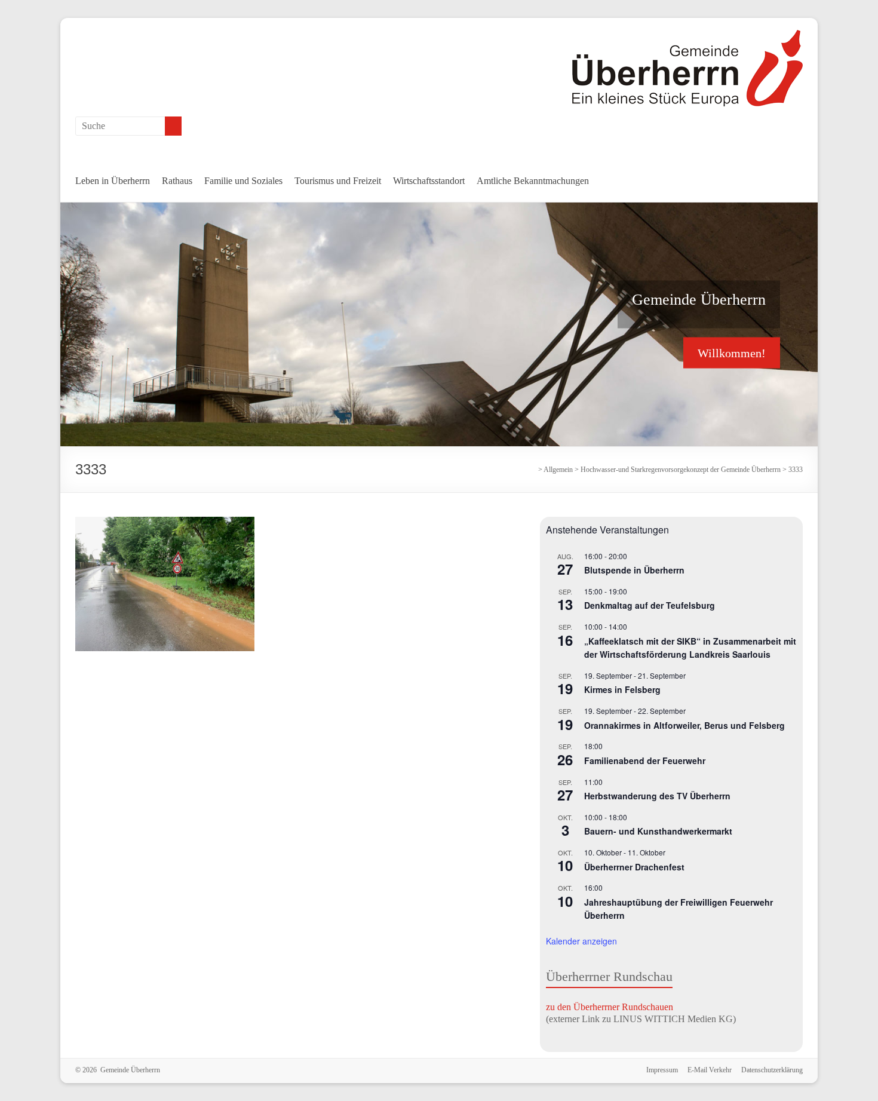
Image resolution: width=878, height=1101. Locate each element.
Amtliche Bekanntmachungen (533, 181)
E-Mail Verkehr (709, 1070)
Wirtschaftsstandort (429, 181)
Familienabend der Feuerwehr (644, 760)
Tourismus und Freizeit (337, 181)
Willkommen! (732, 352)
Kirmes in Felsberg (622, 689)
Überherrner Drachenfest (634, 867)
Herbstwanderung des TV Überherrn (657, 796)
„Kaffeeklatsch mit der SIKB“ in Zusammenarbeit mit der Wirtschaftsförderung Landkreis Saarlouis (690, 648)
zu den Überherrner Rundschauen (609, 1007)
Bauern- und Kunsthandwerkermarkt (658, 831)
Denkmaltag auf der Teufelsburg (649, 605)
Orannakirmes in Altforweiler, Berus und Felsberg (684, 725)
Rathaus (177, 181)
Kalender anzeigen (581, 941)
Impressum (662, 1070)
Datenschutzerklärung (772, 1070)
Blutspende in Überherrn (634, 570)
